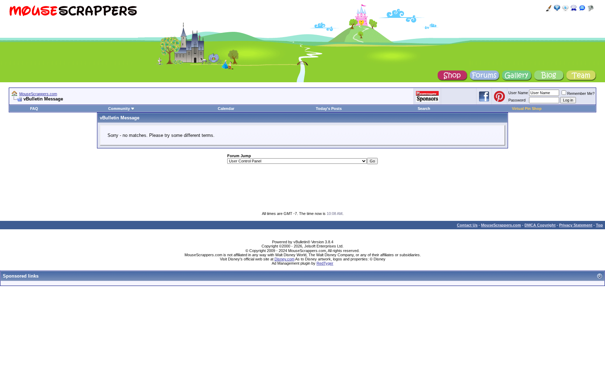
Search (424, 108)
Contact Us (467, 225)
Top (599, 225)
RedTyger (325, 263)
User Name (518, 93)
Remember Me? (580, 93)
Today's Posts (329, 108)
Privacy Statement (575, 225)
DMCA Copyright (540, 225)
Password (517, 100)
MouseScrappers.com (38, 94)
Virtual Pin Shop (527, 108)
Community (119, 108)
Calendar (226, 108)
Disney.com (284, 259)
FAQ (34, 108)
